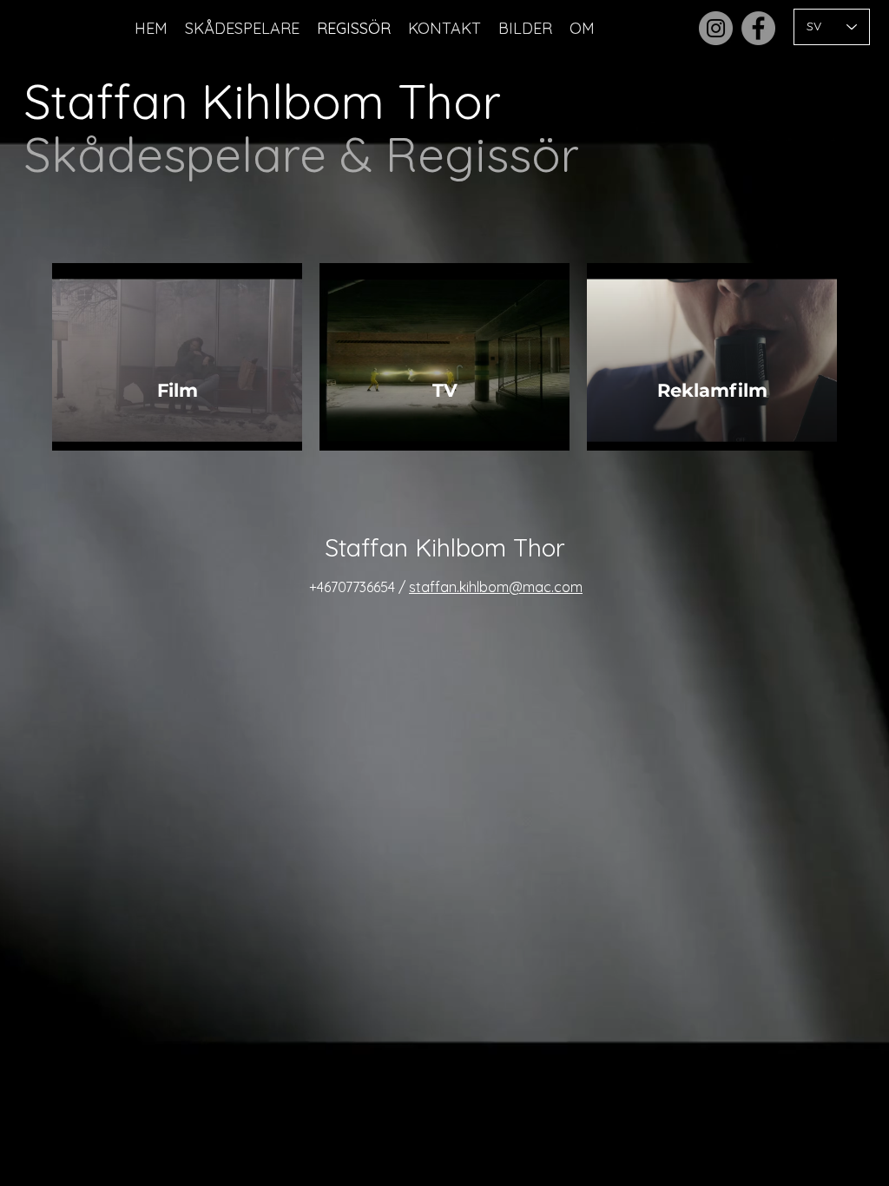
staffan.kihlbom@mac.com (496, 587)
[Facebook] (758, 28)
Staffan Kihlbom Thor (262, 101)
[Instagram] (716, 28)
